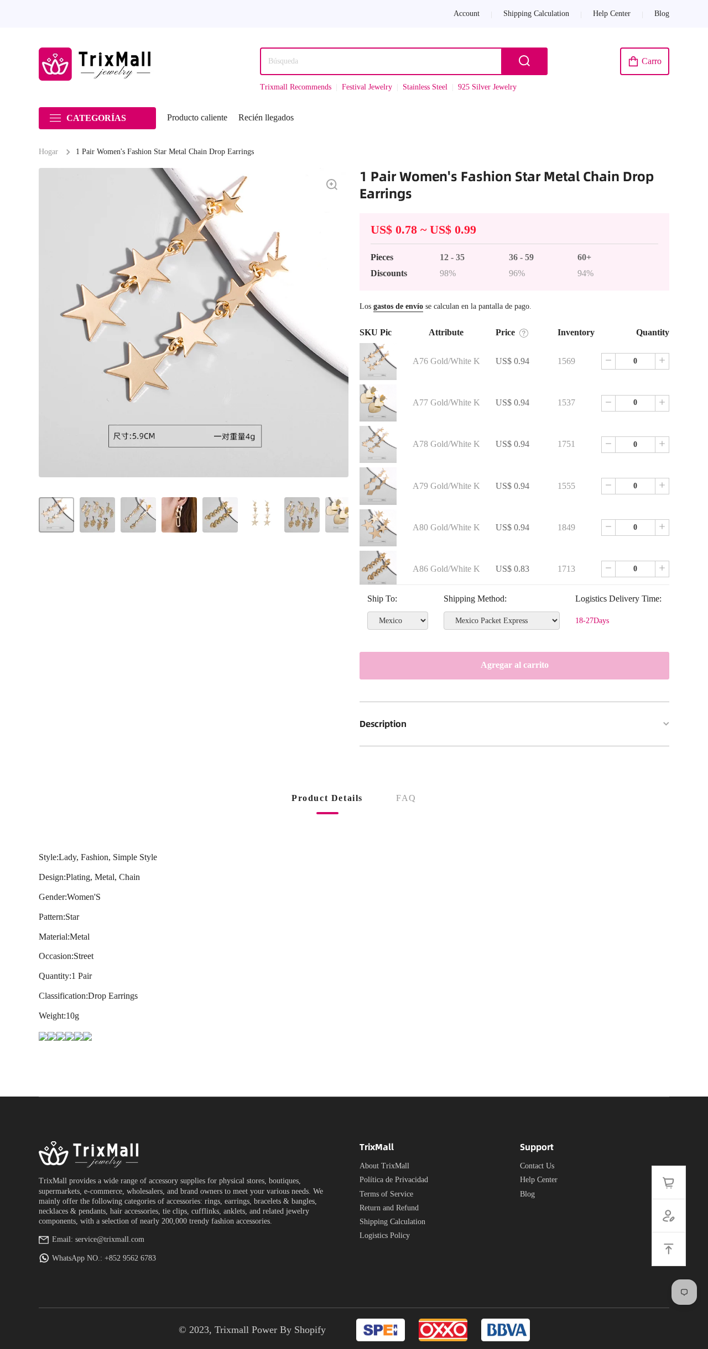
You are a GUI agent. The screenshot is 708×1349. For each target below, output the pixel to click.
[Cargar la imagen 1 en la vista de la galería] (56, 515)
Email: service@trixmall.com (98, 1239)
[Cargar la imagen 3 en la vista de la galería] (138, 515)
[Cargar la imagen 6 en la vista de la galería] (261, 515)
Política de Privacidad (394, 1180)
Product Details (327, 798)
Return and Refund (389, 1208)
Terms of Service (386, 1194)
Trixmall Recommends (295, 87)
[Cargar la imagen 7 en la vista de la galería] (302, 515)
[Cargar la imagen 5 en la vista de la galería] (220, 515)
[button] (644, 61)
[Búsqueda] (524, 61)
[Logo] (97, 64)
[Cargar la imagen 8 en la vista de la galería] (343, 515)
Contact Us (537, 1166)
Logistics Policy (385, 1235)
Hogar (48, 151)
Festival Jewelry (367, 87)
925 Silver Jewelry (487, 87)
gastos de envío (398, 306)
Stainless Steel (425, 87)
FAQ (406, 798)
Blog (527, 1194)
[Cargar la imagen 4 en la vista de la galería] (179, 515)
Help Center (539, 1180)
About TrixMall (384, 1166)
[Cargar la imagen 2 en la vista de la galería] (97, 515)
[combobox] (404, 61)
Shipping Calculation (392, 1222)
